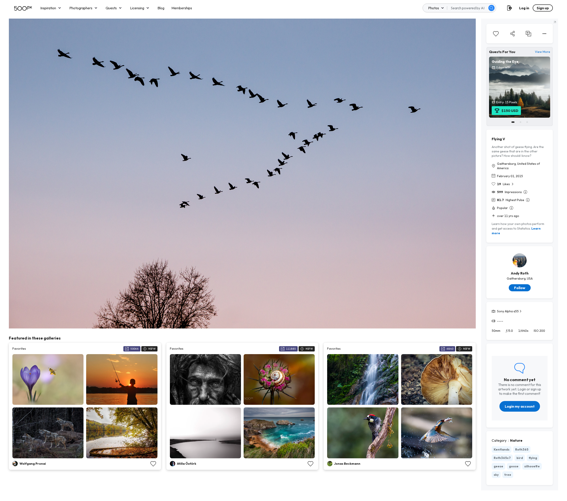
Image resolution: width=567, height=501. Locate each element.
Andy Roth (519, 273)
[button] (491, 8)
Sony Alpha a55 (508, 311)
